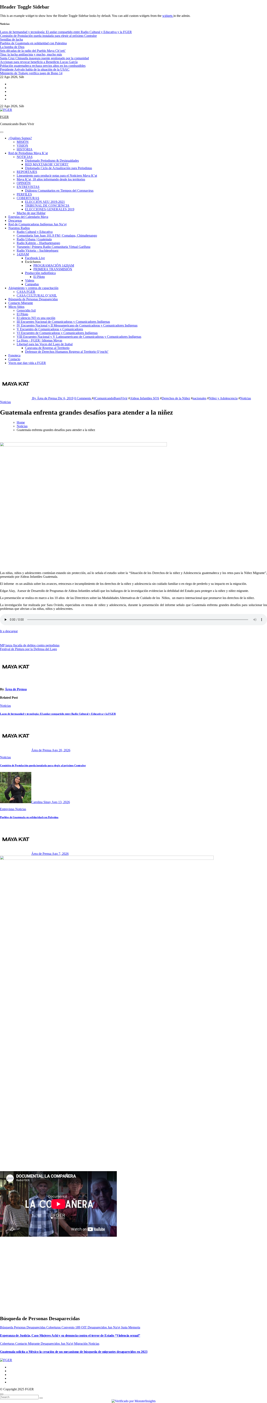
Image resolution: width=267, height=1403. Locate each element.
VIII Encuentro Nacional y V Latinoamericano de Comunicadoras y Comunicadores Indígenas (79, 336)
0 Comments (83, 398)
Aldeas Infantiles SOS (144, 398)
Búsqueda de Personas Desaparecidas (33, 299)
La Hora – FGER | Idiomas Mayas (39, 340)
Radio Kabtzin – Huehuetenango (38, 243)
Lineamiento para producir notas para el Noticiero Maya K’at (57, 175)
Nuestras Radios (19, 228)
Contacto (14, 359)
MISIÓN (23, 142)
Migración (81, 1343)
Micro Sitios (16, 306)
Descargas (15, 220)
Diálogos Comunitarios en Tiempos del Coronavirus (59, 190)
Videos (29, 280)
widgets (167, 15)
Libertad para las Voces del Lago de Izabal (45, 344)
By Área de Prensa (44, 398)
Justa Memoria (130, 1327)
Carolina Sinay (41, 802)
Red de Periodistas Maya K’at (28, 153)
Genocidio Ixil (26, 310)
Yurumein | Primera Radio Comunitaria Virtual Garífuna (53, 247)
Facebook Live (35, 258)
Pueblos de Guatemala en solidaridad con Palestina (29, 817)
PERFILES (24, 194)
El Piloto (39, 276)
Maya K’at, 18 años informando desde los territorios (51, 179)
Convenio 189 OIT (75, 1327)
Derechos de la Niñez (176, 398)
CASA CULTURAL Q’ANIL (37, 295)
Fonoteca (14, 355)
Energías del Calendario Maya (28, 217)
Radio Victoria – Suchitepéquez (37, 250)
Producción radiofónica (40, 273)
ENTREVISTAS (28, 187)
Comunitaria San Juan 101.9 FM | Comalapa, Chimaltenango (57, 235)
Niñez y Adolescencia (223, 398)
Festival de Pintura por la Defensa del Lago (28, 649)
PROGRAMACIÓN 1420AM (53, 265)
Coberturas (54, 1327)
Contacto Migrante (20, 303)
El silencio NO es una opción (36, 318)
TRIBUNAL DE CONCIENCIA (47, 205)
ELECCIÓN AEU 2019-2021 (45, 202)
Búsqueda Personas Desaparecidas (23, 1327)
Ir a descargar (9, 631)
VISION (22, 145)
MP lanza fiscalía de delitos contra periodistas (29, 645)
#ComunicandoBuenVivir (110, 398)
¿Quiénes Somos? (20, 138)
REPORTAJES (27, 172)
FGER (4, 117)
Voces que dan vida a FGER (27, 363)
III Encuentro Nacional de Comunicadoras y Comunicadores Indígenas (63, 321)
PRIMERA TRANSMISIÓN (52, 269)
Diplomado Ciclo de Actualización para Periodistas (58, 168)
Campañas (32, 284)
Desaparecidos (98, 1327)
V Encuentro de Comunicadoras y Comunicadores (50, 329)
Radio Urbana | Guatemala (34, 239)
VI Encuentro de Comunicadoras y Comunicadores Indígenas (57, 333)
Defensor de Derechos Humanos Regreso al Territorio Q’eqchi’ (66, 351)
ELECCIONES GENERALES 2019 (49, 209)
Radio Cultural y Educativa (35, 232)
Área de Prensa (16, 689)
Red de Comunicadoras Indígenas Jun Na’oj (37, 224)
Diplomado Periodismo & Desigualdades (52, 160)
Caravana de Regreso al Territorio (47, 348)
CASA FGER (26, 291)
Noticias (245, 398)
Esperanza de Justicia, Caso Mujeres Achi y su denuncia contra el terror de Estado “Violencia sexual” (70, 1335)
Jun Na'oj (114, 1327)
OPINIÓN (24, 183)
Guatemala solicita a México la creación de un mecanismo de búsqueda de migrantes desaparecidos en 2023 (73, 1351)
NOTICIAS (25, 157)
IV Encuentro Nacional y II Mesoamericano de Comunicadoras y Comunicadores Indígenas (77, 325)
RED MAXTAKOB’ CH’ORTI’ (47, 164)
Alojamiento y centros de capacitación (33, 288)
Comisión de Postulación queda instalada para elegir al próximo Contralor (43, 765)
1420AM (23, 254)
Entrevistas (7, 809)
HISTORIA (25, 149)
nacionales (199, 398)
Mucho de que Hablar (31, 213)
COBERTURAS (28, 198)
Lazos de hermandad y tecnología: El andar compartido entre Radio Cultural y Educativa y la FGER (58, 713)
